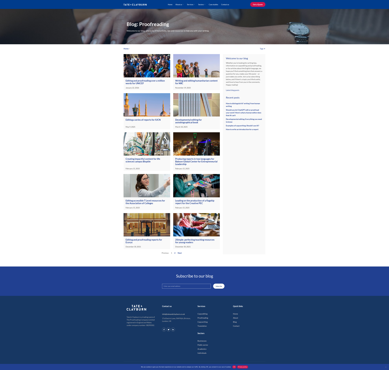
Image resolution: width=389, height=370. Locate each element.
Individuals (202, 353)
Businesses (202, 341)
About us (178, 4)
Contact (236, 326)
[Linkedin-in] (173, 329)
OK (234, 367)
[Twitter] (168, 329)
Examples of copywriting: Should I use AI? (242, 125)
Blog (235, 322)
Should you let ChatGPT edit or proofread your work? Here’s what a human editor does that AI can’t (243, 112)
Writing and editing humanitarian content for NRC (196, 82)
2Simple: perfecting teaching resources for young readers (194, 241)
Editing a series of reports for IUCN (143, 119)
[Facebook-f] (164, 329)
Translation (202, 326)
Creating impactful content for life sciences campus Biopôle (143, 160)
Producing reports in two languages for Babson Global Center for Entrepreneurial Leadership (196, 162)
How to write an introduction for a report (242, 129)
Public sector (203, 345)
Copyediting (202, 314)
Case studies (213, 4)
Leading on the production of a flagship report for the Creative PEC (194, 202)
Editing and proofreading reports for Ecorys (144, 241)
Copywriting (203, 322)
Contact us (225, 4)
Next (180, 253)
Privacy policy (242, 367)
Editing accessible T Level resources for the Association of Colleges (145, 202)
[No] (385, 367)
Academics (202, 349)
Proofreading (203, 318)
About (235, 318)
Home (170, 4)
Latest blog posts (232, 90)
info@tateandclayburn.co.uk (173, 314)
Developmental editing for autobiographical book (188, 121)
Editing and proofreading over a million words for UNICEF (145, 82)
